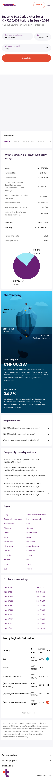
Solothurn (30, 551)
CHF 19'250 (8, 596)
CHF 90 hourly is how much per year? (19, 434)
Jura (6, 537)
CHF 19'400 (40, 601)
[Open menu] (48, 4)
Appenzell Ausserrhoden (36, 514)
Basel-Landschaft (34, 519)
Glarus (6, 532)
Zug (5, 569)
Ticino (29, 555)
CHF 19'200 (40, 592)
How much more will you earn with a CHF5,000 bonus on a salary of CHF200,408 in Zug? (24, 493)
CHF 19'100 (40, 587)
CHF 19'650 (8, 615)
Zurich (29, 569)
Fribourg (7, 528)
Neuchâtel (8, 541)
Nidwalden (30, 541)
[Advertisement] (26, 102)
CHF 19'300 (40, 596)
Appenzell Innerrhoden (13, 519)
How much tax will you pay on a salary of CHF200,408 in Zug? (21, 460)
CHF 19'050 (8, 587)
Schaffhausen (32, 546)
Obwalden (8, 546)
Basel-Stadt (9, 523)
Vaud (6, 564)
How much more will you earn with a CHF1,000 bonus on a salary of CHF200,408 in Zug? (23, 484)
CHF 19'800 (40, 619)
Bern (28, 523)
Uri (27, 560)
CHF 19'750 (8, 619)
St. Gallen (8, 555)
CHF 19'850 (8, 624)
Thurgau (7, 560)
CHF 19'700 (40, 615)
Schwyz (7, 551)
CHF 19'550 (8, 610)
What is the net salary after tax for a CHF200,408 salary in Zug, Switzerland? (20, 468)
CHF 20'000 (40, 628)
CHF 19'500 (40, 605)
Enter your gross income (14, 35)
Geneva (29, 528)
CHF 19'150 (8, 592)
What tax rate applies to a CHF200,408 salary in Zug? (24, 477)
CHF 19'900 (40, 624)
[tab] (7, 142)
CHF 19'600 (40, 610)
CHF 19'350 (8, 601)
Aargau (7, 514)
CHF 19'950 (8, 628)
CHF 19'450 (8, 605)
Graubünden (31, 532)
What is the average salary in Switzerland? (21, 440)
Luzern (29, 537)
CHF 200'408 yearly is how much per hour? (21, 428)
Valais (28, 564)
